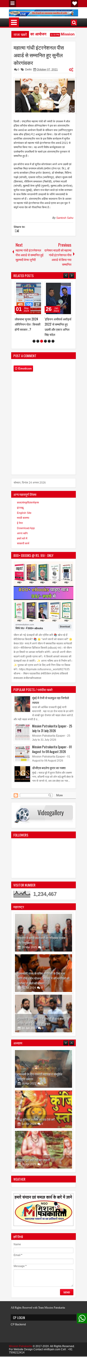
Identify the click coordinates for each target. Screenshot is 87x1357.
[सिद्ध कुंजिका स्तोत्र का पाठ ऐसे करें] (43, 1074)
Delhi (28, 69)
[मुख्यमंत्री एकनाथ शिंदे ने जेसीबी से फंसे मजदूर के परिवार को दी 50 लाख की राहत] (43, 1018)
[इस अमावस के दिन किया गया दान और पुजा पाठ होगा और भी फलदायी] (43, 1155)
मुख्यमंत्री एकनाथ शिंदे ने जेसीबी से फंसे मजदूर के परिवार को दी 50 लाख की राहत (43, 1026)
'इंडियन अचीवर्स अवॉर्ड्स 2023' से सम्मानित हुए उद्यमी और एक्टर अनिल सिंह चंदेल (28, 327)
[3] (41, 346)
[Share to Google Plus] (37, 286)
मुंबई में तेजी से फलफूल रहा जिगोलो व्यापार (50, 705)
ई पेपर (20, 528)
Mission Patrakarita (20, 1351)
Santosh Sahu (64, 217)
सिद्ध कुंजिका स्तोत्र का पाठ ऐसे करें (36, 1084)
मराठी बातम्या (23, 523)
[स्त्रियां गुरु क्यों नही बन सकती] (43, 1114)
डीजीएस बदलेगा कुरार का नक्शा (49, 772)
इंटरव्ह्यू (20, 512)
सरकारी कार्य (23, 548)
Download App (26, 533)
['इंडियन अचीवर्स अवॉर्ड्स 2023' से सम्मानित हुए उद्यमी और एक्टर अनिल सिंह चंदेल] (28, 298)
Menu (12, 3)
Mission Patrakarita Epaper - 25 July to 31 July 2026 (52, 733)
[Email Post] (16, 231)
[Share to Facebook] (27, 286)
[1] (34, 346)
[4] (45, 346)
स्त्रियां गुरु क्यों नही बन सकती (33, 1124)
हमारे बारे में (22, 543)
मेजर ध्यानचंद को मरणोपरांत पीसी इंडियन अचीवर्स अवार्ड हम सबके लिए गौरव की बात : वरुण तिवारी (57, 329)
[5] (49, 346)
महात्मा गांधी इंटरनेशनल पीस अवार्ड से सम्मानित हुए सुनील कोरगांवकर (39, 55)
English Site (24, 518)
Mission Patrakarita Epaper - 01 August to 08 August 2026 (52, 754)
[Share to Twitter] (32, 286)
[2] (37, 346)
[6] (53, 346)
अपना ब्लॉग (22, 538)
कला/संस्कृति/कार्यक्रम (28, 507)
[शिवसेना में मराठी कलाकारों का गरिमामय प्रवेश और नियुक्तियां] (43, 938)
